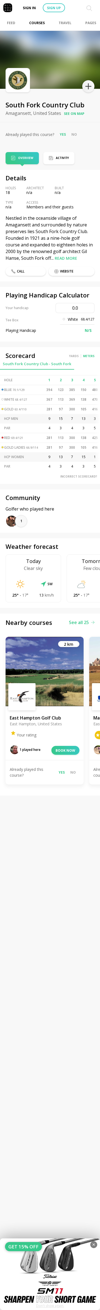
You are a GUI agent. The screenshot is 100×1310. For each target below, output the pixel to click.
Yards (74, 356)
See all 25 (79, 622)
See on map (74, 113)
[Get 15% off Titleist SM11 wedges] (50, 1274)
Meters (88, 356)
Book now (65, 750)
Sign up (54, 8)
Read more (66, 258)
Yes (63, 134)
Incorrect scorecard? (78, 476)
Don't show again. (50, 1305)
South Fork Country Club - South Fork (37, 363)
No (74, 134)
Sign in (29, 8)
